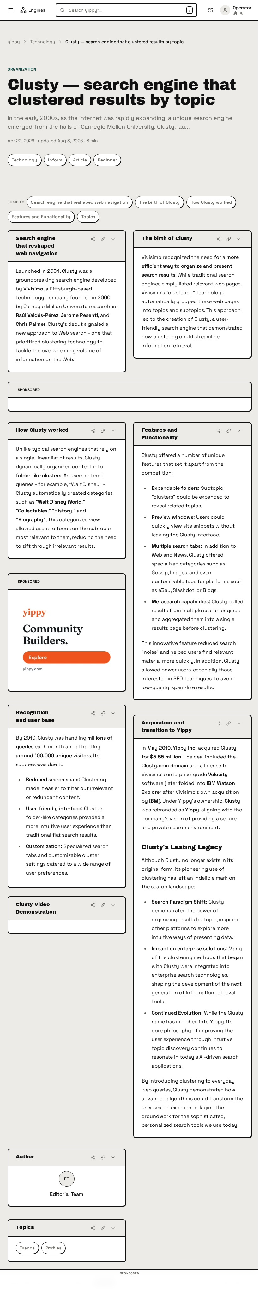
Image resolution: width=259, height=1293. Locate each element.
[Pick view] (210, 10)
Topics (88, 216)
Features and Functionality (41, 216)
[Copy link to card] (103, 239)
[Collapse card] (113, 239)
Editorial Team (66, 1194)
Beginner (107, 160)
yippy (14, 41)
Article (80, 160)
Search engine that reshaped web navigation (79, 202)
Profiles (53, 1248)
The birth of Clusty (159, 202)
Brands (27, 1248)
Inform (55, 160)
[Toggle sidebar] (10, 10)
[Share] (92, 239)
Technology (42, 41)
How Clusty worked (211, 202)
